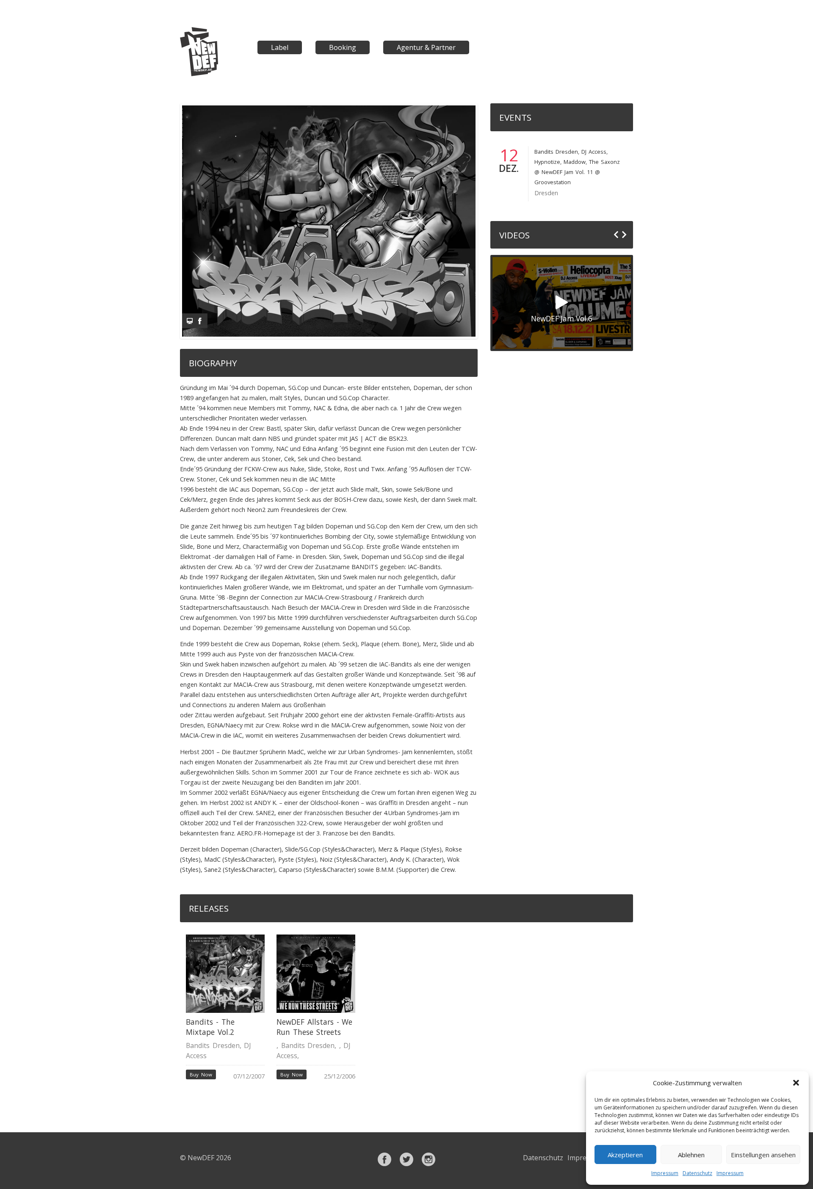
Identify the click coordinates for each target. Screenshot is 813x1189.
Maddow (575, 162)
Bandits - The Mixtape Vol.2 (210, 1027)
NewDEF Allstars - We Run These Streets (314, 1027)
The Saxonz (604, 162)
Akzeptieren (625, 1154)
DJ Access (593, 151)
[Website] (189, 321)
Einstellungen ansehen (763, 1154)
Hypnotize (547, 162)
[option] (225, 1008)
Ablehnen (691, 1154)
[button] (796, 1082)
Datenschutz (697, 1173)
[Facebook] (199, 321)
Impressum (664, 1173)
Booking (342, 47)
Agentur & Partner (426, 47)
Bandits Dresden (556, 151)
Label (279, 47)
